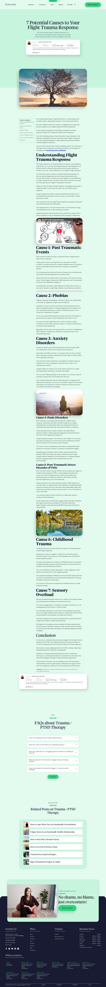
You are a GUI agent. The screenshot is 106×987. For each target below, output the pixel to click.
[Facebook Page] (6, 949)
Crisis (90, 984)
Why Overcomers (59, 936)
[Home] (10, 4)
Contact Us (33, 950)
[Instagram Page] (9, 949)
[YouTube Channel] (12, 949)
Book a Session (93, 5)
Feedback (59, 984)
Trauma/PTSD (70, 45)
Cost (31, 941)
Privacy (44, 984)
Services (32, 936)
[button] (31, 4)
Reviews (32, 945)
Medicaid (75, 984)
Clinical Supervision (59, 938)
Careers (57, 934)
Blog (31, 948)
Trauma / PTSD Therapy (57, 45)
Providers (69, 4)
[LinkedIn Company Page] (15, 949)
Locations (32, 938)
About (31, 934)
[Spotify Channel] (18, 949)
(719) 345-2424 (10, 938)
